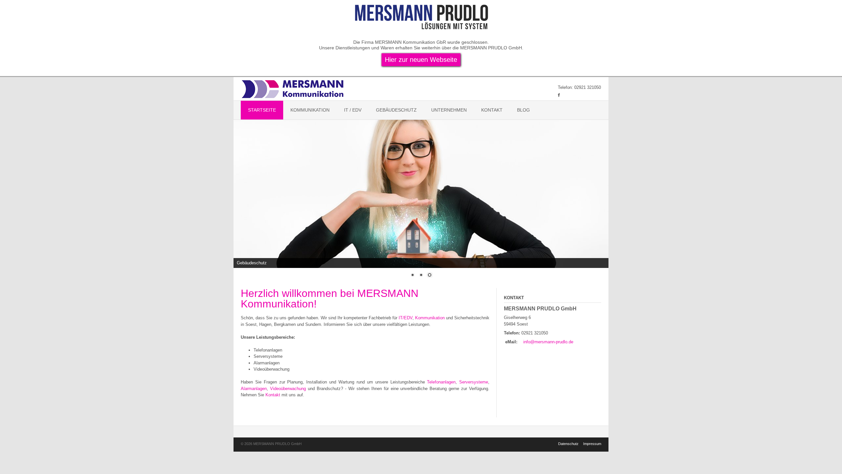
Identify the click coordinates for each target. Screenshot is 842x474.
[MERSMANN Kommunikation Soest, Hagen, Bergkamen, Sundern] (293, 88)
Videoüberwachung (288, 388)
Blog (523, 110)
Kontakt (492, 110)
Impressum (592, 444)
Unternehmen (449, 110)
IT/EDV (405, 317)
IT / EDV (352, 110)
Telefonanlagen (441, 382)
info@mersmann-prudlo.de (548, 341)
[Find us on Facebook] (559, 95)
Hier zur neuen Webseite (421, 59)
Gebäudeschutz (396, 110)
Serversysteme (473, 382)
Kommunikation (310, 110)
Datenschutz (568, 444)
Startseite (262, 110)
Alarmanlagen (254, 388)
